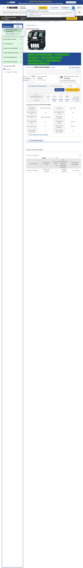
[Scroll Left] (42, 158)
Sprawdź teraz (54, 100)
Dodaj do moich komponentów (38, 86)
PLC (35, 21)
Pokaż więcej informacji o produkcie (38, 134)
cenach (77, 101)
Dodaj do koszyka (73, 90)
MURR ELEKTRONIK (31, 25)
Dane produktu (76, 67)
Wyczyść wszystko (18, 26)
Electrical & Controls (20, 21)
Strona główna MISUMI (7, 21)
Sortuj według (69, 163)
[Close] (73, 11)
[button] (71, 2)
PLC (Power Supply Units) (44, 21)
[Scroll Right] (57, 158)
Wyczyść (53, 67)
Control (29, 21)
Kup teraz (60, 90)
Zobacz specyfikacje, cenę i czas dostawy (13, 34)
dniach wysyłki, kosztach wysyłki (75, 99)
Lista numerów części (36, 140)
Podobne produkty (57, 86)
